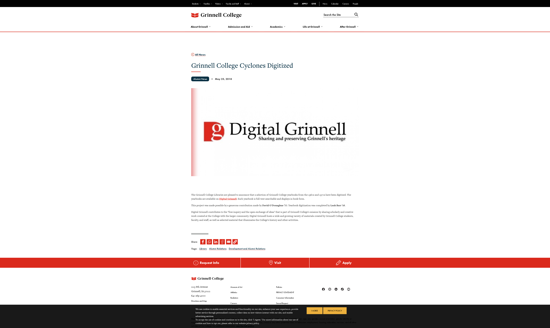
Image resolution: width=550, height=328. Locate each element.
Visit (296, 3)
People (355, 3)
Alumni (247, 3)
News (325, 3)
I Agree (314, 310)
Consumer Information (285, 298)
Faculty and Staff (232, 3)
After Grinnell (348, 26)
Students (195, 3)
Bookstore (234, 298)
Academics (276, 26)
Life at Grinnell (311, 26)
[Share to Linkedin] (215, 241)
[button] (235, 241)
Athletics (233, 292)
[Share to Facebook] (203, 241)
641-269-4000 (198, 295)
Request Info (209, 262)
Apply (305, 3)
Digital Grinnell (228, 198)
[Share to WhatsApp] (209, 241)
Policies (279, 287)
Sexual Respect (282, 303)
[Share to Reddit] (222, 241)
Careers (345, 3)
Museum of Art (236, 287)
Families (207, 3)
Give (314, 3)
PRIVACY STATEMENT (285, 292)
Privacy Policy (335, 310)
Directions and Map (199, 301)
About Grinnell (199, 26)
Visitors (218, 3)
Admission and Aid (239, 26)
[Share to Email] (228, 241)
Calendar (335, 3)
